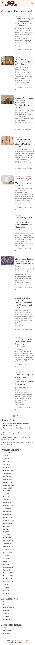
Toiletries (6, 616)
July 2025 (6, 491)
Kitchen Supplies (8, 608)
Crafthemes (25, 642)
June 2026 (6, 459)
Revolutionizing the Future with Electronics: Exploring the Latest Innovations (24, 379)
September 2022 (8, 582)
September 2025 (8, 485)
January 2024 (7, 544)
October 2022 (7, 579)
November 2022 (8, 576)
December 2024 (8, 511)
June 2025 (6, 494)
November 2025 (8, 479)
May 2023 (6, 561)
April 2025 (6, 500)
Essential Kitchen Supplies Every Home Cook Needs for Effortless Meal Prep (23, 303)
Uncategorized (20, 16)
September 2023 (8, 549)
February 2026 (8, 470)
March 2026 (7, 467)
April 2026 (6, 464)
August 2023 (7, 552)
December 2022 (8, 573)
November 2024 (8, 514)
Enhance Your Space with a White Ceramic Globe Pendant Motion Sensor (24, 103)
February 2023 (8, 567)
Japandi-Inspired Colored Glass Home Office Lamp (24, 61)
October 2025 (7, 482)
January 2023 (7, 570)
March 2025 (7, 502)
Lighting (29, 176)
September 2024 (8, 520)
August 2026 (7, 453)
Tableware (6, 613)
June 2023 (6, 558)
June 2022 (6, 587)
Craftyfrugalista (17, 640)
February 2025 (8, 505)
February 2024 (8, 541)
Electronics (6, 602)
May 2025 (6, 497)
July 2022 (6, 585)
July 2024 (6, 526)
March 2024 (7, 538)
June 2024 (6, 529)
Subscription (7, 633)
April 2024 (6, 535)
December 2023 (8, 546)
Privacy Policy (7, 631)
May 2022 (6, 590)
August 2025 (7, 488)
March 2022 (7, 593)
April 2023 (6, 564)
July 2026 (6, 456)
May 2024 (6, 532)
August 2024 (7, 523)
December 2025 (8, 476)
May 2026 (6, 461)
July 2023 (6, 555)
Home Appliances (8, 605)
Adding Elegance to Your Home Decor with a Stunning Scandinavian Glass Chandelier (23, 222)
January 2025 (7, 508)
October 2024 (7, 517)
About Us (6, 628)
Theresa (19, 49)
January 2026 (7, 473)
